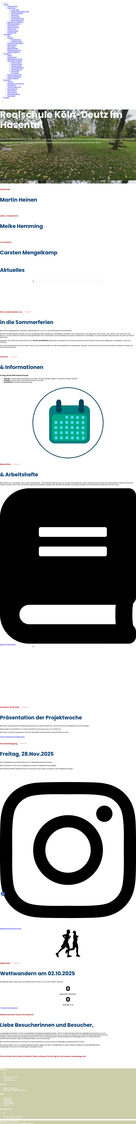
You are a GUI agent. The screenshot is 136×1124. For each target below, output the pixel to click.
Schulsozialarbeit (17, 13)
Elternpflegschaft (17, 20)
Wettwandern (12, 45)
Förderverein (11, 29)
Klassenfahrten (12, 48)
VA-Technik (15, 73)
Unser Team (11, 8)
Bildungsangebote (13, 24)
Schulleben (7, 34)
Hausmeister (15, 17)
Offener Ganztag (13, 27)
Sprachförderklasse (14, 76)
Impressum (4, 1121)
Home (6, 3)
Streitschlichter (16, 69)
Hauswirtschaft (16, 64)
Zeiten (9, 55)
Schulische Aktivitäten (15, 43)
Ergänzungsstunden (14, 75)
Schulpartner (12, 33)
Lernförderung (12, 26)
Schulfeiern (11, 47)
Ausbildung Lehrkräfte (15, 22)
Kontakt (6, 98)
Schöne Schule (16, 66)
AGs (8, 36)
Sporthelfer (15, 71)
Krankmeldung (12, 89)
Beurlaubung (11, 91)
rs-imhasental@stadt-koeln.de (16, 1090)
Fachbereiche (12, 57)
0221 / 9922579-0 (11, 1088)
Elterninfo (7, 80)
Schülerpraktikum (13, 52)
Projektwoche (16, 40)
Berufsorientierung (14, 50)
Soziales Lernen (16, 41)
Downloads (11, 96)
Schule (6, 4)
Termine (10, 82)
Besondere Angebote (14, 61)
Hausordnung (12, 92)
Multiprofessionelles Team (20, 11)
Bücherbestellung (13, 94)
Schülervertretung (17, 19)
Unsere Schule (12, 6)
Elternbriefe (11, 85)
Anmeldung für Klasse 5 (15, 84)
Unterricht (7, 54)
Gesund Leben (16, 62)
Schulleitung (8, 1101)
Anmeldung (8, 1098)
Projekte (10, 38)
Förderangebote (13, 78)
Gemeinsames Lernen (14, 59)
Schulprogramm (13, 31)
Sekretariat (15, 15)
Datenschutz (14, 1121)
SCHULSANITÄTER (17, 68)
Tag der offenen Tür (14, 87)
